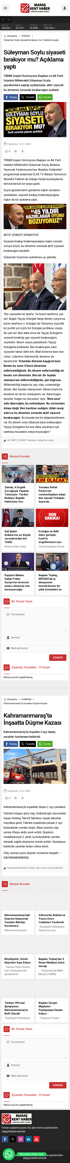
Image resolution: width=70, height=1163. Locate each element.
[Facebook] (5, 1139)
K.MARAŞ (26, 699)
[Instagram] (21, 1139)
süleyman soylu (46, 440)
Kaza (43, 867)
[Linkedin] (28, 1139)
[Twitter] (13, 1139)
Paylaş (13, 97)
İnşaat (31, 867)
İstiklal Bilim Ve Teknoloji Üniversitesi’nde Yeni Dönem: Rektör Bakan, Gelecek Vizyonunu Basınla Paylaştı (42, 19)
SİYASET (25, 36)
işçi (37, 867)
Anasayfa (12, 36)
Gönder (47, 97)
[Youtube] (36, 1139)
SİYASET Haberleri (27, 440)
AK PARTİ (12, 440)
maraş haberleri (55, 867)
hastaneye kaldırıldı (17, 867)
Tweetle (30, 97)
